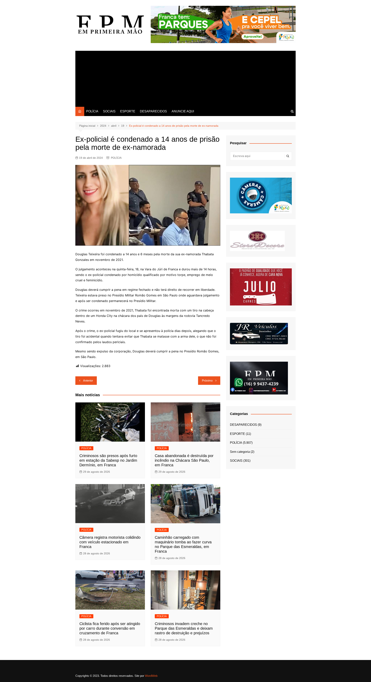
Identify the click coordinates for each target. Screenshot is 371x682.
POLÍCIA (92, 111)
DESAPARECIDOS (153, 111)
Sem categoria (240, 451)
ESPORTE (127, 111)
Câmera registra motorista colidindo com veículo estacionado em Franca (109, 542)
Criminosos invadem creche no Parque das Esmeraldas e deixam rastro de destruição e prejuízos (184, 628)
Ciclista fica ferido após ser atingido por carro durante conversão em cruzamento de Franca (109, 628)
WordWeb (151, 675)
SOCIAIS (109, 111)
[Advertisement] (185, 78)
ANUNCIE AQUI (183, 111)
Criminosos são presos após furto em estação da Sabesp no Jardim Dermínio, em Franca (108, 460)
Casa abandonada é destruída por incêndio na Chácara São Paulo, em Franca (184, 460)
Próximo (207, 380)
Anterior (88, 380)
